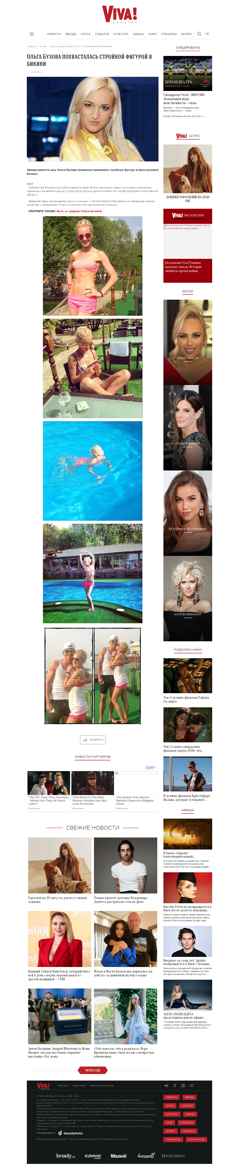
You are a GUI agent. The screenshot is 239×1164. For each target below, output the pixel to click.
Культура (172, 1114)
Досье (187, 291)
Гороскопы (173, 1139)
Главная (31, 47)
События (187, 1105)
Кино (169, 1122)
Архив (43, 47)
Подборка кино (188, 650)
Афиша (187, 810)
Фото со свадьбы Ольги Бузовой (79, 211)
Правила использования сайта (52, 1139)
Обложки (189, 1131)
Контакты (79, 1085)
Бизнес (170, 1131)
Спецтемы (186, 1122)
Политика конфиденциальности (85, 1139)
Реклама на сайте (101, 1085)
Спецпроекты (188, 48)
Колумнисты (196, 1139)
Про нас (63, 1085)
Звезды (189, 1097)
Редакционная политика (115, 1139)
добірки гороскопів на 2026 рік (188, 199)
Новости (171, 1097)
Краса (170, 1105)
